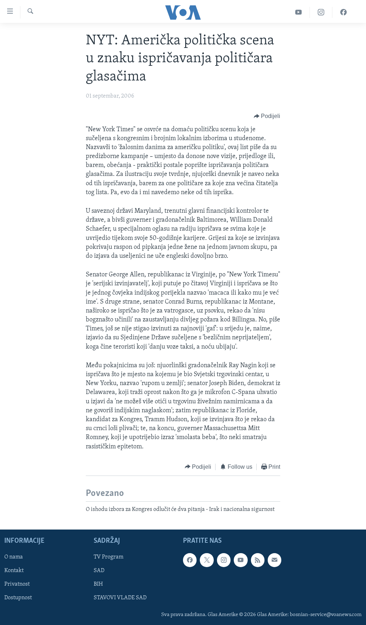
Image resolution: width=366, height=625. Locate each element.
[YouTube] (298, 12)
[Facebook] (343, 12)
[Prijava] (274, 560)
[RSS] (257, 560)
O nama (13, 557)
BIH (98, 584)
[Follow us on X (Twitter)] (206, 560)
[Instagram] (321, 12)
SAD (99, 571)
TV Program (108, 557)
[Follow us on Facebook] (190, 560)
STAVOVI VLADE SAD (120, 598)
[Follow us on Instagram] (224, 560)
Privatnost (17, 584)
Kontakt (14, 571)
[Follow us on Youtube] (240, 560)
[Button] (267, 116)
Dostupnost (18, 598)
